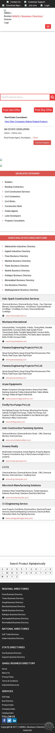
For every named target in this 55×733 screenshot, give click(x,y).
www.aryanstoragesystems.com (19, 399)
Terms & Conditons (10, 681)
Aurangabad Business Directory (15, 618)
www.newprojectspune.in (16, 461)
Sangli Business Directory (12, 602)
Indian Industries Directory (13, 638)
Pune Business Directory (16, 256)
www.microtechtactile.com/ (17, 498)
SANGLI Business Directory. (32, 727)
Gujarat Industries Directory (17, 251)
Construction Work (13, 206)
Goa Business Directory (16, 285)
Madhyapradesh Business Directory (21, 290)
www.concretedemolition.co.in (18, 440)
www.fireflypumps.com (15, 422)
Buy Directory (7, 701)
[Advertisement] (27, 60)
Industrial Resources (10, 685)
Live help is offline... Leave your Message (49, 726)
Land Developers (13, 216)
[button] (13, 5)
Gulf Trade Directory (10, 634)
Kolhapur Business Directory (18, 275)
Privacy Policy (7, 677)
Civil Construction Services (17, 191)
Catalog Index (7, 713)
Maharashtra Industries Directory (20, 246)
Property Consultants (15, 220)
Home (4, 669)
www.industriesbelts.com (16, 341)
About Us (6, 673)
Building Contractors (14, 187)
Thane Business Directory (17, 266)
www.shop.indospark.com (16, 479)
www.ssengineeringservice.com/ (19, 518)
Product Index (8, 705)
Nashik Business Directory (17, 270)
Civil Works (10, 201)
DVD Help (6, 697)
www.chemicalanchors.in (16, 316)
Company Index (8, 709)
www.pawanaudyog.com (16, 360)
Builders (9, 182)
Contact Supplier (42, 143)
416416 (14, 133)
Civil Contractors (12, 196)
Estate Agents (11, 211)
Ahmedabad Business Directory (19, 280)
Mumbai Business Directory (18, 261)
